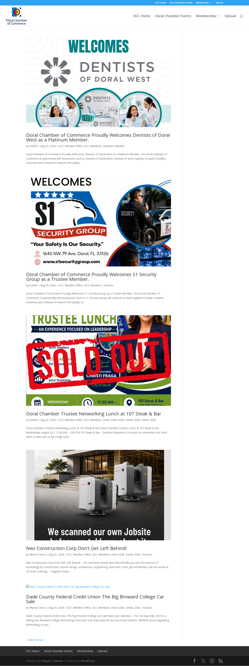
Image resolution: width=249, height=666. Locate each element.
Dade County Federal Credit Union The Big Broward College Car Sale (95, 599)
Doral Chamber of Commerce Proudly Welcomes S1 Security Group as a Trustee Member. (91, 276)
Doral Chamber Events (181, 3)
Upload (219, 3)
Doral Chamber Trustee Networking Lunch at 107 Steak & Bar (93, 413)
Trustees (108, 285)
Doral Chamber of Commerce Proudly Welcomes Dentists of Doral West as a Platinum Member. (98, 137)
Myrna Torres (38, 554)
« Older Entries (34, 640)
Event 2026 (117, 420)
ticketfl (33, 146)
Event (106, 420)
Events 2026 (133, 420)
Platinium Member (114, 146)
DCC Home (160, 3)
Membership (202, 3)
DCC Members (93, 146)
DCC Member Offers (71, 146)
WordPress (88, 661)
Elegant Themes (52, 661)
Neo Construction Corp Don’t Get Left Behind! (76, 548)
